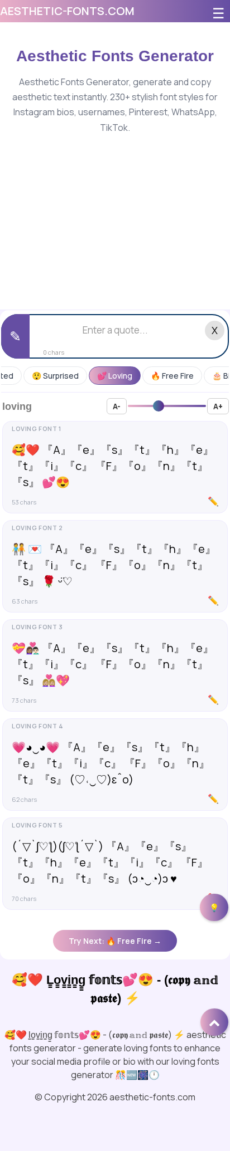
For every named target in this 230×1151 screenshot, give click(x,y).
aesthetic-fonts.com (67, 10)
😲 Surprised (55, 375)
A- (117, 406)
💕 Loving (114, 375)
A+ (218, 406)
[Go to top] (214, 1022)
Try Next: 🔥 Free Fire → (115, 941)
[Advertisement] (115, 211)
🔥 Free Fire (172, 375)
